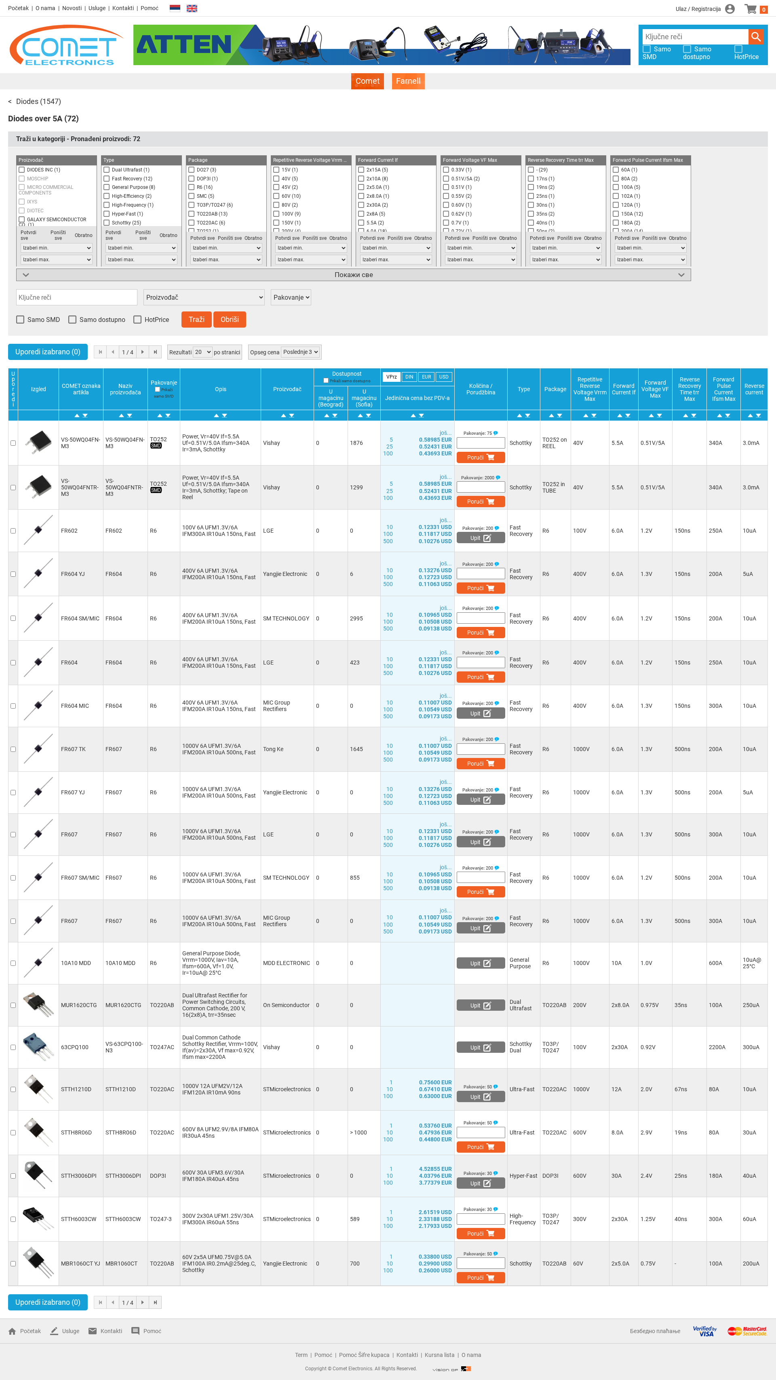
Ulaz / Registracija (698, 9)
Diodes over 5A (35, 118)
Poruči (475, 457)
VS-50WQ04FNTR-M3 (80, 487)
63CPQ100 (75, 1047)
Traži (756, 36)
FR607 (69, 834)
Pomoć (149, 8)
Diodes (27, 101)
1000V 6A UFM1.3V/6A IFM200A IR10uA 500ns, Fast (219, 749)
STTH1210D (76, 1089)
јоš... (446, 433)
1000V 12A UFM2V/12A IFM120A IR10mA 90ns (212, 1089)
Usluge (97, 8)
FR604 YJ (73, 574)
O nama (45, 8)
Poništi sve (58, 235)
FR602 (69, 530)
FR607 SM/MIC (80, 877)
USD (444, 377)
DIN (409, 377)
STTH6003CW (78, 1219)
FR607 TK (73, 749)
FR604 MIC (75, 706)
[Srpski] (175, 8)
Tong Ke (273, 749)
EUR (426, 377)
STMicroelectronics (287, 1089)
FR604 (69, 662)
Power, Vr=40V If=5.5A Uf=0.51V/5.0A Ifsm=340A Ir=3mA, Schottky (215, 443)
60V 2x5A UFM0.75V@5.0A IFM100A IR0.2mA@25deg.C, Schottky (219, 1263)
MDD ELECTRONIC (286, 963)
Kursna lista (440, 1355)
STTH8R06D (76, 1132)
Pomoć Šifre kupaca (364, 1355)
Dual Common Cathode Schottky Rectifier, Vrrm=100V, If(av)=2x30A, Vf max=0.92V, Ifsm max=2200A (220, 1047)
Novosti (72, 8)
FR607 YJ (73, 792)
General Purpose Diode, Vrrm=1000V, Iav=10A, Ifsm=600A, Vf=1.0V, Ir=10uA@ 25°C (211, 963)
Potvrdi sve (28, 235)
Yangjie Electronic (285, 574)
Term (301, 1355)
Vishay (271, 443)
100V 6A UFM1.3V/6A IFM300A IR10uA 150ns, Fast (219, 530)
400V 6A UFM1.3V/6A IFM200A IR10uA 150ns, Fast (219, 573)
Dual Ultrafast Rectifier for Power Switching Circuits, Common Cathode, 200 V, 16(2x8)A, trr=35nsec (214, 1005)
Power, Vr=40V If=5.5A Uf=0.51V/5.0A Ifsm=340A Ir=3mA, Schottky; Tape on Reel (215, 487)
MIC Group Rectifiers (276, 705)
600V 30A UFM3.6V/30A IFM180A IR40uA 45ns (213, 1175)
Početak (18, 8)
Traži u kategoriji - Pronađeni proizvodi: (78, 139)
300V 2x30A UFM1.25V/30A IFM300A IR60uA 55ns (217, 1219)
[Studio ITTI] (452, 1369)
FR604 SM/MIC (80, 618)
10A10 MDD (76, 963)
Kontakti (123, 8)
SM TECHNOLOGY (286, 618)
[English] (191, 8)
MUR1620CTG (79, 1005)
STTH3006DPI (79, 1176)
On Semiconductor (286, 1005)
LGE (268, 530)
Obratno (84, 235)
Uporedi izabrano (47, 351)
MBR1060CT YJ (80, 1263)
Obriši (230, 319)
